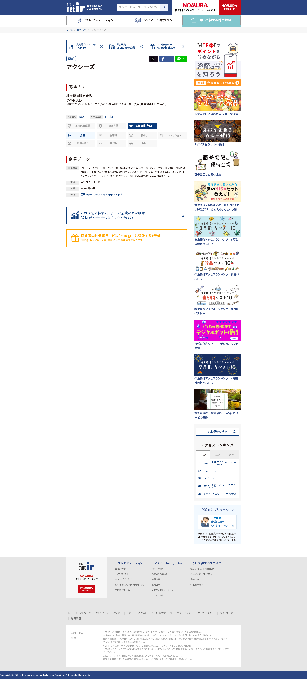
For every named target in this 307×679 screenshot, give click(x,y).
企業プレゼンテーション (162, 590)
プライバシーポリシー (181, 613)
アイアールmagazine (168, 563)
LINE (183, 59)
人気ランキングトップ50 (201, 574)
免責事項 (76, 618)
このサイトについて (137, 613)
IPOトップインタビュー (125, 580)
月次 (231, 455)
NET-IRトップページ (79, 613)
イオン (215, 471)
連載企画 (156, 585)
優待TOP (81, 30)
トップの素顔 (157, 569)
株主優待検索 (196, 585)
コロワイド (217, 478)
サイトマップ (226, 613)
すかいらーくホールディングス (223, 486)
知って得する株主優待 (207, 563)
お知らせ (117, 613)
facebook (169, 59)
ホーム (69, 30)
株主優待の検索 (217, 432)
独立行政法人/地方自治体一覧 (129, 585)
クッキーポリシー (206, 613)
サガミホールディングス (224, 494)
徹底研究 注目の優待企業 (202, 569)
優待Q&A (195, 580)
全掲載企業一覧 (122, 590)
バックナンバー (158, 596)
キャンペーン (102, 613)
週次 (217, 455)
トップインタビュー (123, 574)
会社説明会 (120, 569)
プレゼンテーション (130, 563)
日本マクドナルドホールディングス (224, 463)
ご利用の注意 (158, 613)
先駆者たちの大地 (160, 574)
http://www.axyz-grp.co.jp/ (103, 194)
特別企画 (156, 580)
